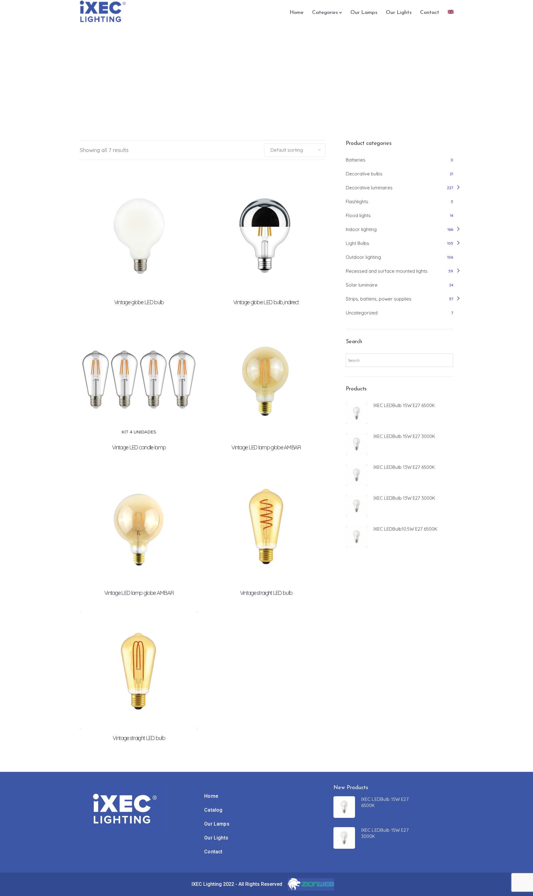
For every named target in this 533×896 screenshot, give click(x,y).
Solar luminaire (362, 285)
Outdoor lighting (363, 257)
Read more (139, 268)
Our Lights (398, 12)
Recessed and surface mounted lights (387, 271)
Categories (325, 12)
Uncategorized (362, 313)
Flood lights (358, 215)
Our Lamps (363, 12)
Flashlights (357, 201)
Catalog (213, 810)
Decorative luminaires (369, 188)
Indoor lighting (361, 229)
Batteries (356, 160)
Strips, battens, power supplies (378, 299)
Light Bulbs (357, 243)
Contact (429, 12)
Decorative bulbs (364, 174)
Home (297, 12)
